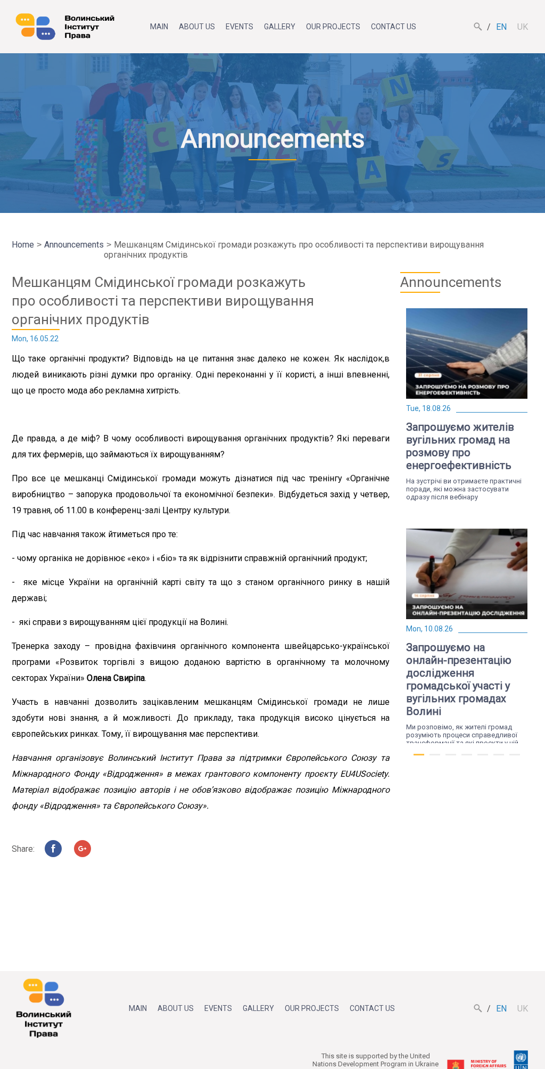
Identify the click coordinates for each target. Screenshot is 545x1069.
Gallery (279, 26)
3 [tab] (450, 759)
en (501, 27)
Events (239, 26)
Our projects (333, 26)
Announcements (74, 245)
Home (23, 245)
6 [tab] (498, 759)
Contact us (393, 26)
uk (522, 27)
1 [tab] (419, 759)
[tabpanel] (466, 404)
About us (197, 26)
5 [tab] (482, 759)
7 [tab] (514, 759)
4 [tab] (466, 759)
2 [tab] (435, 759)
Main (159, 26)
